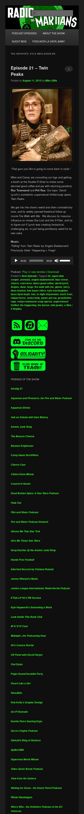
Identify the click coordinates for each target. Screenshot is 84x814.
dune (23, 287)
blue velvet (61, 279)
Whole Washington (21, 797)
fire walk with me (44, 287)
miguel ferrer (18, 298)
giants (58, 287)
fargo (30, 287)
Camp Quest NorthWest (24, 455)
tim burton (43, 305)
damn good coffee (43, 283)
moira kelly (33, 298)
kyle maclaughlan (57, 290)
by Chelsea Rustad (32, 569)
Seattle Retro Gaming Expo (26, 721)
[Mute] (56, 261)
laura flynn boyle (20, 294)
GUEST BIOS (19, 41)
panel (44, 298)
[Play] (16, 261)
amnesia (25, 279)
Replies (16, 309)
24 (49, 276)
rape (13, 301)
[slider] (65, 260)
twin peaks (57, 305)
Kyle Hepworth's (31, 607)
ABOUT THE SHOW (54, 33)
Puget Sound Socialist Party (27, 674)
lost (33, 294)
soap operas (45, 301)
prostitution (64, 298)
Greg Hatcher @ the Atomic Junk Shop (33, 550)
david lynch (61, 283)
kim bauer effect (36, 290)
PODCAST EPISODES (24, 33)
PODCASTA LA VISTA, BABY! (48, 41)
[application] (42, 261)
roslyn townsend (26, 301)
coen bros (26, 283)
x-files (67, 305)
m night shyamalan (48, 294)
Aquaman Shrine (20, 407)
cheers (15, 283)
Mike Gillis (51, 80)
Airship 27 (17, 388)
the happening (28, 305)
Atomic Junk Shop (21, 426)
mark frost (66, 294)
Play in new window (33, 272)
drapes (15, 287)
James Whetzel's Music (24, 579)
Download (53, 272)
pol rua (53, 298)
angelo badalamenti (42, 279)
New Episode (29, 276)
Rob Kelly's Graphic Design (27, 702)
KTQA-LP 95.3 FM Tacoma (26, 598)
